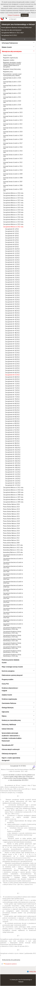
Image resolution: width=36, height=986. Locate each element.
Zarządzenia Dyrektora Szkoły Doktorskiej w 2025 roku (12, 632)
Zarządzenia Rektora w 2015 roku (13, 219)
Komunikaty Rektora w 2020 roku (13, 552)
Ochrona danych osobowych (11, 749)
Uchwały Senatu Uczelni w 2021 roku (12, 128)
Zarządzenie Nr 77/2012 (12, 397)
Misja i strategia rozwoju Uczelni (12, 667)
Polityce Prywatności (13, 15)
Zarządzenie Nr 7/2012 (12, 242)
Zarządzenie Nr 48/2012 (12, 333)
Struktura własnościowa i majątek (10, 689)
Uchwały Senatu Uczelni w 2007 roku (12, 182)
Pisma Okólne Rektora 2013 (11, 535)
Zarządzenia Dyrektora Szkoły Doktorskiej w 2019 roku (12, 655)
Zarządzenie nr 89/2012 (12, 423)
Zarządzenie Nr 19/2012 (12, 269)
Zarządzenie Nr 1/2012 (12, 229)
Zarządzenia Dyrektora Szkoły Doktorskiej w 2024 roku (12, 636)
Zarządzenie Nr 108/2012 (12, 465)
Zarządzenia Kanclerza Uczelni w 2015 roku (13, 597)
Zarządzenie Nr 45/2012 (12, 326)
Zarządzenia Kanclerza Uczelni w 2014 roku (13, 601)
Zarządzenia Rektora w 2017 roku (13, 215)
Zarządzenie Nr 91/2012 (12, 428)
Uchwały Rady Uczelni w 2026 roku (12, 78)
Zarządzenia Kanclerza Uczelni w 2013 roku (13, 605)
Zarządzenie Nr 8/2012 (12, 244)
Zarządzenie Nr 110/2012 (12, 470)
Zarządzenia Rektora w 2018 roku (13, 212)
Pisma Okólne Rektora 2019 (11, 521)
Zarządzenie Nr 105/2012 (12, 459)
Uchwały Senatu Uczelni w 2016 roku (12, 147)
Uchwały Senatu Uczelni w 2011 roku (12, 167)
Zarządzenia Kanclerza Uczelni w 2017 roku (13, 590)
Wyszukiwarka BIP (7, 745)
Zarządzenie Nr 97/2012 (12, 441)
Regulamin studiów (8, 60)
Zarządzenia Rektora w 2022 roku (13, 203)
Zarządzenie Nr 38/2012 (12, 311)
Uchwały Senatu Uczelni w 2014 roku (12, 155)
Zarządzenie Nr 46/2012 (12, 328)
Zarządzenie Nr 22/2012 (12, 275)
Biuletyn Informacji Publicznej (21, 27)
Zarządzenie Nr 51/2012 (12, 339)
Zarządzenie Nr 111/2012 (12, 472)
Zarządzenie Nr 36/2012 (12, 306)
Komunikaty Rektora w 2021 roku (13, 550)
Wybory (4, 716)
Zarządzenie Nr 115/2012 (12, 481)
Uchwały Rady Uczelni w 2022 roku (12, 94)
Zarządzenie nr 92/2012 (12, 430)
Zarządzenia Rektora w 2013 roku (13, 224)
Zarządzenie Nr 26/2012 (12, 284)
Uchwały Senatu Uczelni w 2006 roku (12, 186)
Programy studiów (7, 679)
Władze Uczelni (7, 47)
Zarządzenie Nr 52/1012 (12, 342)
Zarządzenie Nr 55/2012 (12, 348)
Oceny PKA (5, 684)
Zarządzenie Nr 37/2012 (12, 308)
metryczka (32, 971)
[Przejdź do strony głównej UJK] (12, 20)
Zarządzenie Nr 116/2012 (12, 483)
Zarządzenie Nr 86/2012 (12, 417)
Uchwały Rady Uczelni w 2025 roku (12, 82)
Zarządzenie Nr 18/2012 (12, 266)
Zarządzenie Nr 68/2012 (12, 377)
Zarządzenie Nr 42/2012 (12, 319)
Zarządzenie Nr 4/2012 (12, 236)
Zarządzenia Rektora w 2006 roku (13, 499)
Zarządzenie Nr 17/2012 (12, 264)
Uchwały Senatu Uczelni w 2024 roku (12, 117)
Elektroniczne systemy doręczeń (12, 675)
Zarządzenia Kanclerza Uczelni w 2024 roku (13, 563)
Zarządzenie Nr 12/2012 (12, 253)
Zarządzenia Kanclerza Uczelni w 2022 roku (13, 570)
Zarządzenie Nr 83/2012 (12, 410)
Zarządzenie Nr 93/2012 (12, 432)
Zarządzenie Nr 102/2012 (12, 452)
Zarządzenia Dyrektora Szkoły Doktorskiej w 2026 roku (12, 628)
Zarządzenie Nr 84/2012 (12, 412)
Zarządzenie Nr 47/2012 (12, 330)
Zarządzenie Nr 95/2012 (12, 436)
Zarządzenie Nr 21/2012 (12, 273)
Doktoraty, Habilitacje (9, 724)
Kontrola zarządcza (8, 671)
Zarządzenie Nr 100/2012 (12, 448)
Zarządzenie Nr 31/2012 (12, 295)
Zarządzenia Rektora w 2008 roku (13, 495)
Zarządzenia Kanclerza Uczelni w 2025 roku (13, 559)
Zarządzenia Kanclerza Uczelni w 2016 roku (13, 593)
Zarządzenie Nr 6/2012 (12, 240)
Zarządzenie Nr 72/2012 (12, 386)
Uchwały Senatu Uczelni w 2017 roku (12, 143)
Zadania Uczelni (7, 695)
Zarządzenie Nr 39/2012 (12, 313)
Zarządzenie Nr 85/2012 (12, 414)
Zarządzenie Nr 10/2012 (12, 249)
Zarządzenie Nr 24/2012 (12, 280)
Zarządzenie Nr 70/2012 (12, 381)
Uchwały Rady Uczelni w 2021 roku (12, 97)
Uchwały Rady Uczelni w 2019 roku (12, 105)
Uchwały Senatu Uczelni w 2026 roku (12, 109)
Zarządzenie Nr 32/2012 (12, 297)
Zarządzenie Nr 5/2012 (12, 238)
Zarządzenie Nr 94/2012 (12, 434)
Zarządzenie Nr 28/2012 (12, 289)
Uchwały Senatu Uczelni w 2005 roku (12, 190)
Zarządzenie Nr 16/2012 (12, 262)
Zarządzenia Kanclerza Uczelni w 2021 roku (13, 574)
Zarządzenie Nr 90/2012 (12, 425)
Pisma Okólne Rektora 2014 (11, 533)
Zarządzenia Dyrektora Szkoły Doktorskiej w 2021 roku (12, 647)
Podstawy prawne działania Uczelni (10, 661)
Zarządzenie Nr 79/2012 (12, 401)
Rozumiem (25, 15)
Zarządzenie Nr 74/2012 (12, 390)
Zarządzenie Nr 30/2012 (12, 293)
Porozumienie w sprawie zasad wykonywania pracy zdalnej (12, 74)
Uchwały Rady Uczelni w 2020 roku (12, 101)
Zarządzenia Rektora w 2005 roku (13, 502)
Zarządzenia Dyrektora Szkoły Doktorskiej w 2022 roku (12, 643)
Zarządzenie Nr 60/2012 (12, 359)
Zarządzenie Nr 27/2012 (12, 286)
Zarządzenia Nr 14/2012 (12, 258)
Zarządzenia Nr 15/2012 (12, 260)
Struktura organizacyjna (9, 699)
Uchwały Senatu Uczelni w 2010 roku (12, 170)
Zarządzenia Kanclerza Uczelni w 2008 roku (13, 624)
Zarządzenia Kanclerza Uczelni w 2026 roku (13, 555)
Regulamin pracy (8, 71)
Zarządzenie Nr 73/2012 (12, 388)
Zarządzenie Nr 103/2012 (12, 454)
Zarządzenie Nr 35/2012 (12, 304)
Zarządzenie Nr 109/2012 (12, 467)
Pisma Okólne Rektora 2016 (11, 528)
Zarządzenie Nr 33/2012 (12, 300)
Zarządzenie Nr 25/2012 (12, 282)
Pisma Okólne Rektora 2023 (11, 511)
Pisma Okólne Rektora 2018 (11, 523)
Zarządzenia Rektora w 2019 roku (13, 210)
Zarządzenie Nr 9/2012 (12, 247)
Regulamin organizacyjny (10, 58)
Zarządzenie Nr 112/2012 (12, 474)
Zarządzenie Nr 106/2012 (12, 461)
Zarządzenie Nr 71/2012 (12, 383)
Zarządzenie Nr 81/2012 (12, 406)
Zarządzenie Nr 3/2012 (12, 233)
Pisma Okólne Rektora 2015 (11, 531)
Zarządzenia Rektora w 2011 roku (13, 487)
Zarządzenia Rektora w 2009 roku (13, 492)
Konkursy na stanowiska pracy (11, 720)
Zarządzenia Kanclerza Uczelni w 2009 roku (13, 620)
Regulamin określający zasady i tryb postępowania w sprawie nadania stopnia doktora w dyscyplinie (12, 65)
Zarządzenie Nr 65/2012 (12, 370)
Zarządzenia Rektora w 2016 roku (13, 217)
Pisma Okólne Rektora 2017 (11, 526)
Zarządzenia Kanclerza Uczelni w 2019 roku (13, 582)
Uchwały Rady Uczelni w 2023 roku (12, 90)
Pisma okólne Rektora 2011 (11, 540)
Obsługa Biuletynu (8, 707)
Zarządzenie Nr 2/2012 (12, 231)
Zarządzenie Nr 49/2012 (12, 335)
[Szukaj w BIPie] (33, 766)
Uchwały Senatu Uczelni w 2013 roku (12, 159)
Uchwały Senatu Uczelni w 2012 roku (12, 163)
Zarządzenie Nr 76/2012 (12, 395)
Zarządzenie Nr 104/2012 (12, 456)
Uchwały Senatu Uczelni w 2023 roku (12, 120)
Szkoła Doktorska (7, 729)
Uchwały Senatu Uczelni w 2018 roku (12, 140)
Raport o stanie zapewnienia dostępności (11, 759)
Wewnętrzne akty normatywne (11, 30)
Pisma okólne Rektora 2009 (11, 543)
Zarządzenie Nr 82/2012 (12, 408)
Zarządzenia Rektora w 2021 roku (13, 205)
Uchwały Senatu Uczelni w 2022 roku (12, 124)
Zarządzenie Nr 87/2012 (12, 419)
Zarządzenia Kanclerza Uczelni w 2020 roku (13, 578)
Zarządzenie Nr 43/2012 (12, 322)
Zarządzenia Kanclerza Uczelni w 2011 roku (13, 613)
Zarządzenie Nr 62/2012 (12, 364)
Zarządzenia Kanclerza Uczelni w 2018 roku (13, 586)
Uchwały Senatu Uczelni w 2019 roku (12, 136)
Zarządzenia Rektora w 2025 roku (13, 195)
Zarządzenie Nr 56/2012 (12, 350)
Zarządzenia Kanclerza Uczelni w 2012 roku (13, 609)
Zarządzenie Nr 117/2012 (12, 485)
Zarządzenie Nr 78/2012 (12, 399)
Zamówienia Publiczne (9, 703)
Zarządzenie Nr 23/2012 (12, 277)
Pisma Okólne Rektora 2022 (11, 514)
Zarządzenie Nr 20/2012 (12, 271)
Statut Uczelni (7, 55)
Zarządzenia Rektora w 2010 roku (13, 490)
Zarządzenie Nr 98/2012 (12, 443)
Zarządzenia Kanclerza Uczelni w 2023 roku (13, 567)
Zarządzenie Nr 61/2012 (12, 361)
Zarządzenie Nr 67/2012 (9, 35)
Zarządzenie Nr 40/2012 (12, 315)
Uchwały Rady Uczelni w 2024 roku (12, 86)
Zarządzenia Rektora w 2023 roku (13, 200)
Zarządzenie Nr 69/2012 (12, 379)
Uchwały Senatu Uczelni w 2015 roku (12, 151)
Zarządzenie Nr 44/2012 (12, 324)
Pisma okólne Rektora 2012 (11, 538)
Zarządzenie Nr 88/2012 (12, 421)
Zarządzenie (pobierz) (11, 964)
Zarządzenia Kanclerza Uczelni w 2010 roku (13, 617)
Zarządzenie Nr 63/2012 (12, 366)
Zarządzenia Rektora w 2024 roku (13, 198)
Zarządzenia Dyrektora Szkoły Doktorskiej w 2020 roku (12, 651)
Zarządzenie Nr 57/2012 (12, 353)
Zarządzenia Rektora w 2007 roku (13, 497)
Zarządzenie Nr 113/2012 (12, 476)
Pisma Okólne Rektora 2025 (11, 507)
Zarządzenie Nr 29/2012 (12, 291)
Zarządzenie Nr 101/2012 (12, 450)
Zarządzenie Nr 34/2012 (12, 302)
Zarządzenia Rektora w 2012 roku (12, 33)
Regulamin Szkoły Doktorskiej (12, 69)
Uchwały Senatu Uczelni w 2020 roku (12, 132)
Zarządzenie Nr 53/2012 (12, 344)
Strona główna (6, 27)
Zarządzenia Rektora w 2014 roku (13, 222)
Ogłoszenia (5, 712)
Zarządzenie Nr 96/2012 (12, 439)
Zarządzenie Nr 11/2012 (12, 251)
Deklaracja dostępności (9, 753)
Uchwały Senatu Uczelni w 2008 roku (12, 178)
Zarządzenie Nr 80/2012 (12, 403)
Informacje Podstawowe (10, 43)
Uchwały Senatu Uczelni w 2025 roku (12, 113)
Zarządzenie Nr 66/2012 (12, 372)
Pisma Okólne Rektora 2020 (11, 519)
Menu (4, 39)
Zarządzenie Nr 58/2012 (12, 355)
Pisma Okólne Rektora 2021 (11, 516)
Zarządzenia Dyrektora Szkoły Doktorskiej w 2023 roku (12, 640)
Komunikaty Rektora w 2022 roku (13, 547)
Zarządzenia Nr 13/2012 (12, 255)
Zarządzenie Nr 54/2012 (12, 346)
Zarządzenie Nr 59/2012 (12, 357)
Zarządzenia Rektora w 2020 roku (13, 207)
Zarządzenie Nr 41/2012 (12, 317)
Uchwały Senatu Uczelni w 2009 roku (12, 174)
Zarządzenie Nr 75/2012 (12, 392)
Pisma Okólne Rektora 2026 (11, 504)
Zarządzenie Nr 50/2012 (12, 337)
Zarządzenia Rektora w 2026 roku (13, 193)
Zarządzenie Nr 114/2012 (12, 478)
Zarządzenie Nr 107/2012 (12, 463)
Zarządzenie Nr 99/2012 (12, 445)
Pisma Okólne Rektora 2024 (11, 509)
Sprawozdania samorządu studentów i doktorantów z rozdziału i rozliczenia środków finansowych (12, 737)
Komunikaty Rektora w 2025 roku (13, 545)
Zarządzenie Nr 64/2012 (12, 368)
